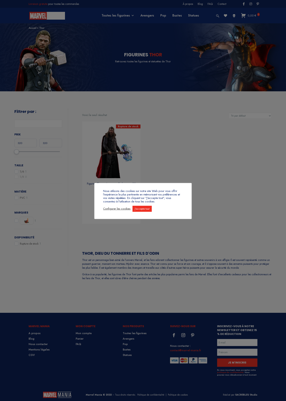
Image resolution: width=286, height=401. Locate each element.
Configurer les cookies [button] (117, 208)
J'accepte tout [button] (142, 209)
